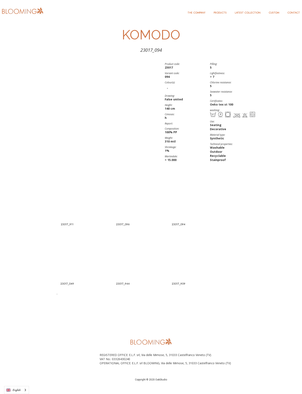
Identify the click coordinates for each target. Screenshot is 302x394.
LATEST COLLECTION (248, 13)
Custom (274, 13)
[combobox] (16, 390)
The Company (196, 13)
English (17, 390)
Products (220, 13)
